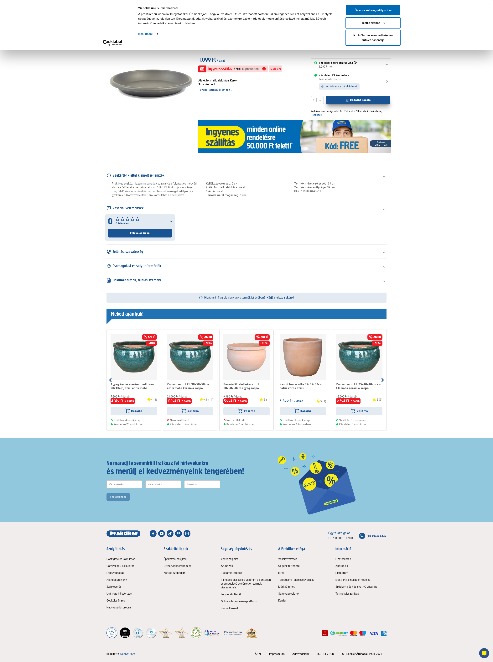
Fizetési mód (343, 558)
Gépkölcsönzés (115, 600)
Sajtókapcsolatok (288, 593)
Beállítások (145, 33)
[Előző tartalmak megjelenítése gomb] (110, 380)
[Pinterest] (178, 533)
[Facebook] (153, 533)
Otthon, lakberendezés (177, 565)
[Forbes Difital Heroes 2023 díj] (125, 632)
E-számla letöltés (231, 572)
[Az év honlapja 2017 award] (182, 632)
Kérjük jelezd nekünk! (280, 297)
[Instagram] (187, 533)
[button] (355, 65)
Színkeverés (114, 586)
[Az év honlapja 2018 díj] (138, 632)
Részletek (316, 115)
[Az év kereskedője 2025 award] (251, 632)
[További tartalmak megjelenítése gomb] (383, 380)
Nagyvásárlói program (119, 607)
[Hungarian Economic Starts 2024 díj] (111, 632)
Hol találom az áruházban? (341, 86)
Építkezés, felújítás (175, 558)
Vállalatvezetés (287, 558)
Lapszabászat (115, 572)
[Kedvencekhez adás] (112, 335)
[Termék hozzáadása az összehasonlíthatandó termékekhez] (117, 335)
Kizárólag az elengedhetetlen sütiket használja (373, 38)
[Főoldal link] (123, 533)
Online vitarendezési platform (239, 601)
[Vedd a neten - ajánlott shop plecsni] (212, 632)
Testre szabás (370, 22)
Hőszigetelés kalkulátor (120, 558)
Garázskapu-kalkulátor (120, 565)
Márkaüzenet (286, 586)
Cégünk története (289, 565)
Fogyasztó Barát (231, 594)
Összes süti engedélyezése (373, 10)
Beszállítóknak (230, 608)
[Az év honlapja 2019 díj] (151, 632)
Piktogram (341, 572)
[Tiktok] (170, 533)
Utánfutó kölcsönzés (119, 593)
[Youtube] (161, 533)
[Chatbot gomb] (484, 653)
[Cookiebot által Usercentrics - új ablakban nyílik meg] (113, 43)
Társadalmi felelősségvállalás (296, 579)
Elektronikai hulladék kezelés (352, 579)
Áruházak (227, 565)
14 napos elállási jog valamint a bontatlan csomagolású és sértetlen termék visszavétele (246, 583)
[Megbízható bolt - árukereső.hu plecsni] (196, 632)
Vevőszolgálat (229, 558)
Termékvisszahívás (347, 593)
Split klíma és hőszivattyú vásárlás (356, 586)
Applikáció (341, 565)
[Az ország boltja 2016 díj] (166, 632)
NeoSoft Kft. (127, 653)
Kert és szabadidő (174, 572)
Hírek (281, 572)
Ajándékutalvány (116, 579)
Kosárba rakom (360, 100)
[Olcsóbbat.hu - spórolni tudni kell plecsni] (233, 632)
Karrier (282, 600)
